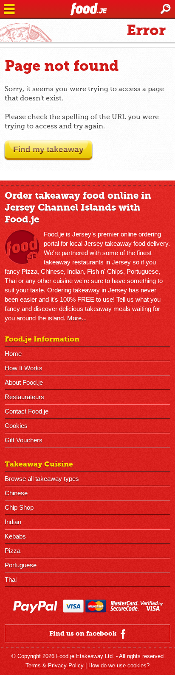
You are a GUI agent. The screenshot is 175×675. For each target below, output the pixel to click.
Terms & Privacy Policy (54, 665)
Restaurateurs (24, 396)
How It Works (23, 368)
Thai (11, 579)
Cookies (16, 425)
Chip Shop (19, 507)
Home (13, 353)
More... (77, 318)
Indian (13, 521)
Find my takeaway (48, 149)
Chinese (16, 493)
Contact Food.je (26, 411)
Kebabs (15, 536)
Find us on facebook (84, 633)
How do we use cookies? (119, 665)
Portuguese (21, 565)
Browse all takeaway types (42, 478)
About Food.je (24, 382)
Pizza (12, 550)
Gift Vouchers (23, 440)
